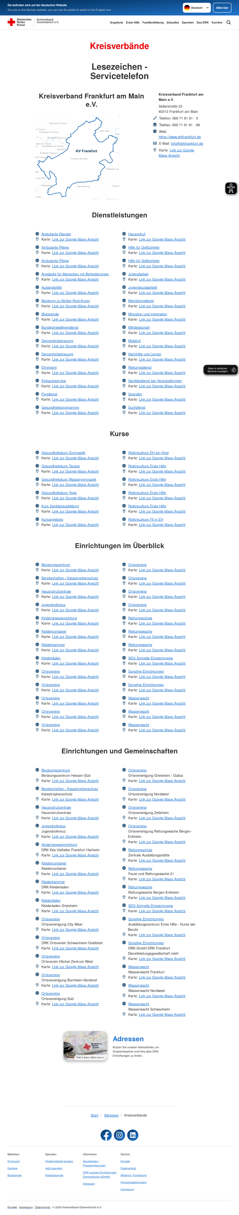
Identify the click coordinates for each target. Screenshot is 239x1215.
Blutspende (50, 313)
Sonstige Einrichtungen (146, 671)
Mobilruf (134, 340)
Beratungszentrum (55, 564)
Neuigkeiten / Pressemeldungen (94, 1163)
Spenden (188, 22)
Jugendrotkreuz (53, 604)
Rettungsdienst (140, 367)
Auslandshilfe (51, 287)
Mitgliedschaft (139, 327)
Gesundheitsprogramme (60, 407)
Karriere (217, 22)
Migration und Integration (147, 313)
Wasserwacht (138, 697)
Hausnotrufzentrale (56, 591)
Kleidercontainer (53, 631)
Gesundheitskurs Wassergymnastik (68, 479)
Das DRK (203, 22)
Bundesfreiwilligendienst (59, 327)
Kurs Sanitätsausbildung (60, 505)
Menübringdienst (141, 300)
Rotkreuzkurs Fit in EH (145, 519)
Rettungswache (140, 631)
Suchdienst (136, 407)
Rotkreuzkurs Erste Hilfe (147, 465)
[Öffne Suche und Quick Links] (228, 22)
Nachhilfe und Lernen (144, 353)
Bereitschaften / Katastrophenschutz (69, 577)
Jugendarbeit (138, 273)
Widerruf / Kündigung (134, 1175)
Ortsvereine (50, 671)
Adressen (128, 1038)
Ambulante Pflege (55, 247)
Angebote (116, 22)
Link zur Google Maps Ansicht (176, 152)
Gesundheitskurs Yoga (58, 492)
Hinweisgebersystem (134, 1182)
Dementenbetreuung (57, 340)
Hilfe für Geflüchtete (143, 247)
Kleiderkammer (53, 644)
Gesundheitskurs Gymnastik (63, 452)
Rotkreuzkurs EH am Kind (148, 452)
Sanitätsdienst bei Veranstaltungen (155, 380)
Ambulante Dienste (56, 233)
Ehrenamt (49, 367)
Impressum (127, 1189)
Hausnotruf (136, 233)
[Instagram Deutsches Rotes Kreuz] (119, 1135)
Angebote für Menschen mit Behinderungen (75, 273)
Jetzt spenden (53, 1168)
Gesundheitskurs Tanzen (60, 465)
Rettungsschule (140, 617)
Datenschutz (128, 1168)
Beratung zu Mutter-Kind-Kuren (65, 300)
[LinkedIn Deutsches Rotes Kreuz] (132, 1135)
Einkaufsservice (53, 380)
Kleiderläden (51, 657)
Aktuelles (173, 22)
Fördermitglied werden (59, 1161)
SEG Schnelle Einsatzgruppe (150, 657)
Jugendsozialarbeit (142, 287)
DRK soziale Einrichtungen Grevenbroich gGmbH (100, 1174)
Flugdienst (49, 393)
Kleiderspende (54, 1175)
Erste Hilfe (133, 22)
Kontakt (125, 1161)
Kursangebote (52, 519)
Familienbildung (153, 22)
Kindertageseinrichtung (59, 617)
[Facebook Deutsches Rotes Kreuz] (106, 1135)
